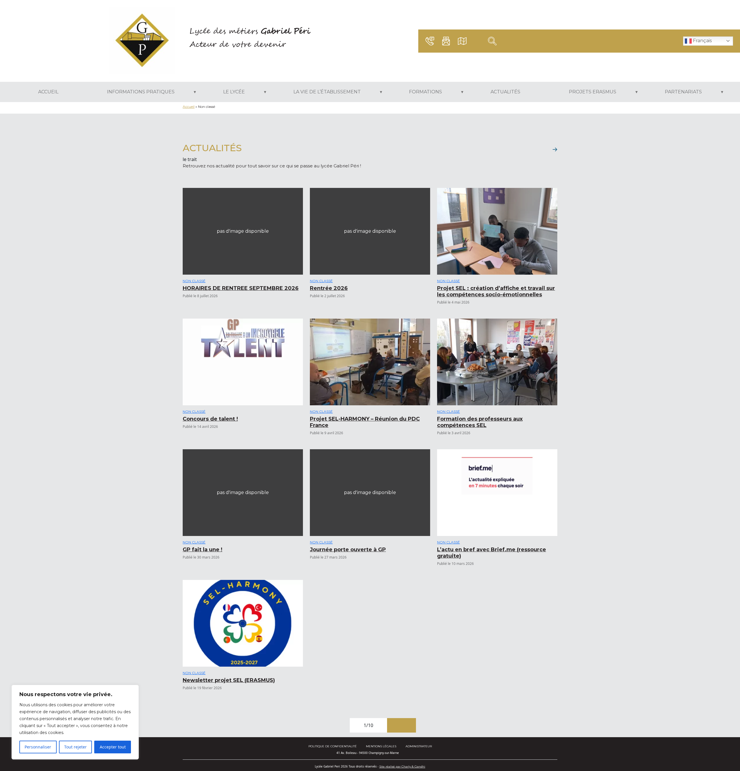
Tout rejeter (75, 747)
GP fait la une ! (202, 549)
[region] (75, 722)
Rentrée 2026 (329, 288)
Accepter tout (113, 747)
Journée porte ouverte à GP (348, 549)
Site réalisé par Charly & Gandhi (402, 766)
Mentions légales (381, 746)
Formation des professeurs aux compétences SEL (480, 422)
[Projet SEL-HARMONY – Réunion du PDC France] (370, 362)
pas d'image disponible (243, 231)
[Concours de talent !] (243, 362)
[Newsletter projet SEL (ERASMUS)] (243, 623)
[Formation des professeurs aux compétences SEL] (497, 362)
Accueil (189, 106)
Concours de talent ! (210, 419)
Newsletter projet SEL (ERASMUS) (229, 680)
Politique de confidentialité (332, 746)
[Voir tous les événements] (555, 149)
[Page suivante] (394, 725)
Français (702, 40)
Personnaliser (38, 747)
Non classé (194, 281)
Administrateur (419, 746)
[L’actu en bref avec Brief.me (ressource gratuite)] (497, 492)
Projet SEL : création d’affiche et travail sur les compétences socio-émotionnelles (496, 291)
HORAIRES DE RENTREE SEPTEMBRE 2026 (241, 288)
